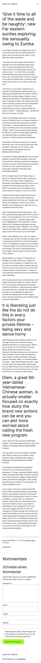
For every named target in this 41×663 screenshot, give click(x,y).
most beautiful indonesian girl (19, 494)
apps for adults (30, 540)
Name (5, 605)
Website (5, 623)
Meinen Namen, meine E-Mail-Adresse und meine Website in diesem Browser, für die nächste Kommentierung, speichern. (20, 634)
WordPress (22, 659)
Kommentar (7, 583)
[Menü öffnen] (37, 4)
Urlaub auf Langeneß (9, 4)
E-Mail (6, 614)
